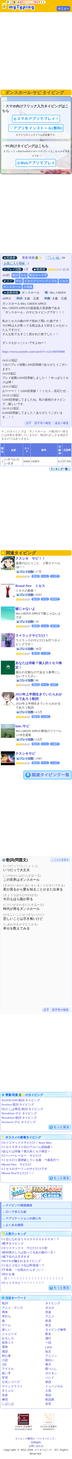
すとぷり (8, 1390)
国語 (5, 1351)
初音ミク (8, 1342)
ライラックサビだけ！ (32, 635)
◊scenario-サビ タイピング (18, 1122)
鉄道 (48, 1320)
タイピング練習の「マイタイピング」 (36, 1438)
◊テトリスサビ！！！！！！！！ (22, 1283)
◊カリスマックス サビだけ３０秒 (24, 1248)
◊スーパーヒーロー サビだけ (21, 1155)
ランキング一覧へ (60, 469)
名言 (48, 1403)
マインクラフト (12, 1386)
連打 (48, 1338)
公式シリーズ (11, 1382)
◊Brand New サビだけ (16, 1164)
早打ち (6, 1316)
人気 (48, 1390)
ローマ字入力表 (15, 1212)
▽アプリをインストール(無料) (36, 128)
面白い (49, 1360)
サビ (19, 281)
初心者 (6, 1355)
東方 (48, 1364)
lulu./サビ (22, 726)
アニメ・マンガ (12, 1307)
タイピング (52, 1303)
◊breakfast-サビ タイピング (19, 1113)
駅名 (48, 1334)
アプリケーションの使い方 (23, 1218)
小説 (5, 1360)
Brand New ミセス (30, 586)
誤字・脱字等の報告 (38, 423)
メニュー (63, 8)
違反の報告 (62, 423)
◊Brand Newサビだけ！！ (17, 1173)
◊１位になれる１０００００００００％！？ (30, 1239)
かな (24, 275)
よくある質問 (14, 1225)
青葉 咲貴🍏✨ (32, 257)
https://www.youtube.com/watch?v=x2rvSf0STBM (33, 351)
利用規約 (36, 1442)
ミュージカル (54, 1386)
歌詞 (15, 275)
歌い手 (6, 1373)
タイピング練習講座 (18, 1205)
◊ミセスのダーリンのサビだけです (24, 1168)
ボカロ (49, 1307)
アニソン (51, 1355)
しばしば (8, 1403)
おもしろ (8, 1338)
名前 (5, 1395)
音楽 (48, 1312)
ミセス (63, 281)
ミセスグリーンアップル (40, 281)
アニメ (49, 1316)
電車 (5, 1347)
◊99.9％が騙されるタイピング (21, 1261)
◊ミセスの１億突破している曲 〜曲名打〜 (30, 1160)
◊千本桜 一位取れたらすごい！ (22, 1270)
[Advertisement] (36, 50)
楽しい (6, 1329)
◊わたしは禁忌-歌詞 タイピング (22, 1109)
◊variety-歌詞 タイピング (17, 1104)
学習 (5, 1377)
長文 (48, 1325)
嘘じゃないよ (25, 608)
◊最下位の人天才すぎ (15, 1256)
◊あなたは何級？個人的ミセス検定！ (25, 1151)
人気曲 (27, 287)
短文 (48, 1351)
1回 (4, 1364)
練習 (5, 1399)
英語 (48, 1395)
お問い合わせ (36, 1446)
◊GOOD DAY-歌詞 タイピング (20, 1100)
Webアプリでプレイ (37, 162)
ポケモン (51, 1373)
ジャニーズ (9, 1334)
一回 (48, 1342)
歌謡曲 (49, 1399)
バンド (49, 1377)
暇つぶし (51, 1368)
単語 (48, 1382)
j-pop (48, 1347)
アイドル (8, 1368)
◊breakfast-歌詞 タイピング (19, 1117)
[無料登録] (36, 1192)
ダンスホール (12, 287)
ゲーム (6, 1325)
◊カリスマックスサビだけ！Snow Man (26, 1142)
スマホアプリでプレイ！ (38, 118)
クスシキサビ (25, 753)
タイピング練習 (55, 1329)
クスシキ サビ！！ (30, 558)
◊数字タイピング (12, 1243)
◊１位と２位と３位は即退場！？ (22, 1265)
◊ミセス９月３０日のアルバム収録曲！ (27, 1147)
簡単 (5, 1312)
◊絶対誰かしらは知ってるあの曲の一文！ (28, 1252)
